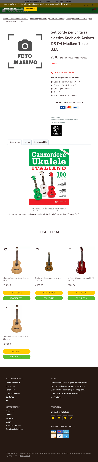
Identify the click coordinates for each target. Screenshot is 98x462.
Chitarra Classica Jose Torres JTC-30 (48, 279)
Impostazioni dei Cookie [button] (13, 9)
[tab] (15, 142)
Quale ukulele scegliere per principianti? (68, 390)
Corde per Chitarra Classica (76, 19)
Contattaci (10, 397)
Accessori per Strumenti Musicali (15, 19)
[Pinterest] (65, 417)
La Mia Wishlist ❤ (13, 383)
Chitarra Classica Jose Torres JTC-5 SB (16, 338)
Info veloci (16, 293)
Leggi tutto (16, 298)
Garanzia (9, 418)
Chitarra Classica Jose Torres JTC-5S (16, 279)
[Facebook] (53, 417)
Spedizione (10, 386)
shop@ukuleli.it (25, 456)
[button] (62, 73)
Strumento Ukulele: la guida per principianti (69, 383)
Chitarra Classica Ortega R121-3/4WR (81, 279)
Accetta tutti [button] (30, 9)
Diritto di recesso (13, 393)
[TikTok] (70, 417)
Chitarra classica (59, 122)
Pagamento (10, 390)
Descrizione (15, 142)
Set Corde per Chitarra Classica (68, 120)
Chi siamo (10, 411)
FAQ (7, 400)
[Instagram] (59, 417)
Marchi (8, 422)
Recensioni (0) (40, 142)
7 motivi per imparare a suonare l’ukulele (68, 386)
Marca (27, 142)
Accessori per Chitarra (38, 19)
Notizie (9, 415)
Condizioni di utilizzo (14, 429)
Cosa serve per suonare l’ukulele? (65, 393)
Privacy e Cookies (13, 425)
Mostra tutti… (56, 397)
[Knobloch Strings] (73, 130)
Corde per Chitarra (56, 19)
